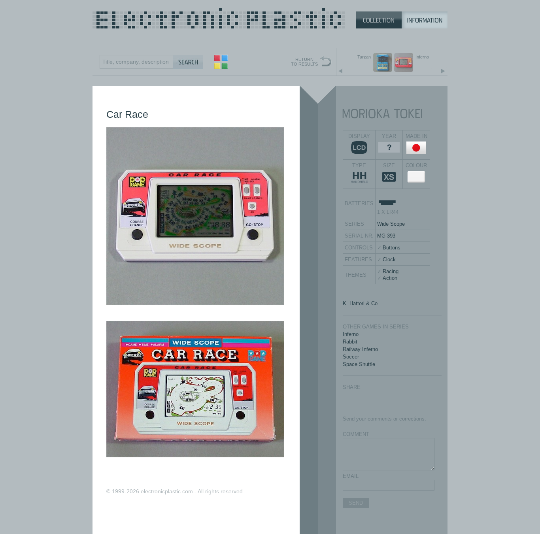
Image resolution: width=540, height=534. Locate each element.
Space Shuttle (359, 364)
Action (390, 278)
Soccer (351, 357)
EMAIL (351, 476)
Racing (390, 271)
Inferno (351, 334)
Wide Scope (391, 224)
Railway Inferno (360, 349)
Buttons (391, 248)
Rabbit (350, 342)
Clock (389, 259)
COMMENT (356, 434)
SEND (356, 503)
